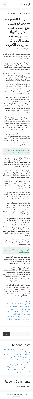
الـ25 (21, 304)
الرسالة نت (25, 4)
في (26, 309)
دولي (26, 301)
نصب (18, 309)
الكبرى (11, 304)
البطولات (16, 304)
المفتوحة (27, 306)
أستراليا (26, 304)
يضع (9, 309)
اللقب (6, 304)
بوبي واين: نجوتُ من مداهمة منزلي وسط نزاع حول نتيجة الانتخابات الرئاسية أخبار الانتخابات (16, 319)
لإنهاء (22, 309)
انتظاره (22, 306)
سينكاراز (8, 306)
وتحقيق (14, 309)
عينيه (29, 309)
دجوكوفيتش (15, 306)
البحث (28, 331)
